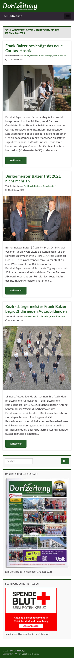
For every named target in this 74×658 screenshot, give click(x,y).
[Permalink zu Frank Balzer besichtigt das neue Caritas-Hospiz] (37, 88)
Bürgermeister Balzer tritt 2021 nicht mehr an (33, 178)
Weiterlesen (16, 160)
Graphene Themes (30, 654)
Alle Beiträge (46, 56)
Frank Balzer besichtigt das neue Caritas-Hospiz (34, 48)
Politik (26, 56)
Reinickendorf (59, 56)
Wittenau (28, 316)
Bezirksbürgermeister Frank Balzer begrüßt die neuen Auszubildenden (36, 309)
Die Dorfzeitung (12, 16)
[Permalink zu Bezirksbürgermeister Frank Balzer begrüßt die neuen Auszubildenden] (37, 358)
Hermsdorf (35, 56)
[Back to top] (66, 650)
